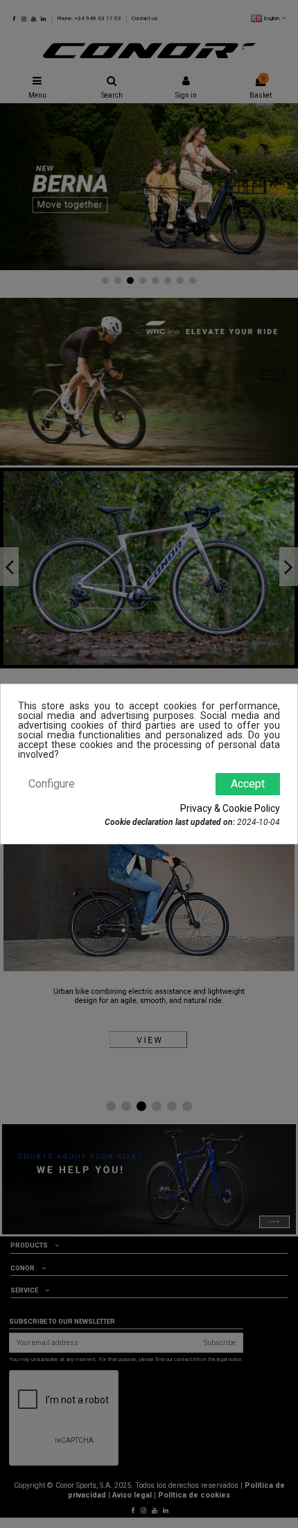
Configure (51, 783)
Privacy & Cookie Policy (230, 808)
